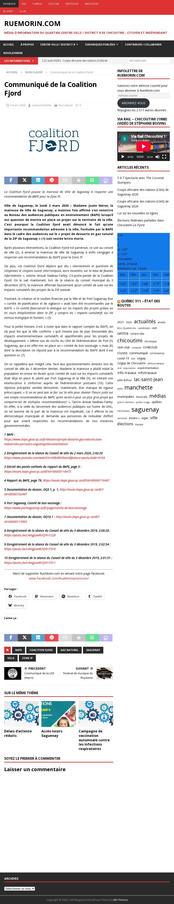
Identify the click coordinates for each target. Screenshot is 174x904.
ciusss (122, 352)
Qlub (23, 11)
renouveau (123, 410)
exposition (129, 368)
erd (119, 368)
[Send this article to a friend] (65, 180)
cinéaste (136, 347)
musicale (141, 397)
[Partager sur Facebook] (11, 180)
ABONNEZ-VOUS (133, 103)
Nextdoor (72, 3)
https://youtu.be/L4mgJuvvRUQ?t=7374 (30, 549)
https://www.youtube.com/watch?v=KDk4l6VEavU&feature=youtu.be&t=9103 (54, 458)
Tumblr (37, 3)
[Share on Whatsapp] (92, 180)
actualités (145, 321)
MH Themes (121, 900)
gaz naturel (69, 650)
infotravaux (147, 372)
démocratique (155, 363)
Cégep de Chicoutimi (131, 363)
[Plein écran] (164, 157)
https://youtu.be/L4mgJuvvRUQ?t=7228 (30, 535)
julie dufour (124, 380)
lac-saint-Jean (148, 379)
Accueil (8, 44)
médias (157, 395)
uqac (145, 418)
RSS (24, 3)
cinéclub (150, 347)
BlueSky (8, 11)
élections (125, 423)
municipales (125, 396)
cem (154, 328)
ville (10, 658)
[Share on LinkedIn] (38, 180)
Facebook (9, 3)
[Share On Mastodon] (106, 180)
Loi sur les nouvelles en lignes (137, 213)
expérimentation (148, 368)
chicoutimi (129, 340)
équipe (139, 424)
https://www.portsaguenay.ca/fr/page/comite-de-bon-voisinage (45, 508)
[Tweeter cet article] (24, 180)
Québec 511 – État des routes (138, 303)
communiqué (138, 353)
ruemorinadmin (42, 105)
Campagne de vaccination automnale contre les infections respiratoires (94, 740)
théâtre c (134, 418)
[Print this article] (79, 180)
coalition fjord (41, 650)
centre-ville (137, 334)
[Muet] (157, 157)
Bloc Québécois (126, 328)
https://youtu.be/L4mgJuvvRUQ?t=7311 (30, 563)
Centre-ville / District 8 (57, 44)
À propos (27, 44)
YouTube (53, 3)
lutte (120, 388)
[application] (143, 146)
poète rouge (143, 402)
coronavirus (157, 353)
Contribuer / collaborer (143, 44)
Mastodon (91, 3)
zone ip (27, 658)
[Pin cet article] (51, 180)
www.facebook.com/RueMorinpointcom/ (59, 578)
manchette (139, 387)
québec (157, 402)
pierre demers (125, 402)
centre (122, 333)
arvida (161, 322)
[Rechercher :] (148, 60)
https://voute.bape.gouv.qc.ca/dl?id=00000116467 (76, 480)
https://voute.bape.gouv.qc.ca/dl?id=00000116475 (37, 471)
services (122, 418)
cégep (141, 358)
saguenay (93, 650)
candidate (144, 328)
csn (133, 358)
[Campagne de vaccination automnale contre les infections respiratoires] (96, 714)
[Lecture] (123, 157)
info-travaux (126, 372)
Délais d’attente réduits (18, 733)
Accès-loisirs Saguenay (51, 733)
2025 (129, 322)
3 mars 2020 (17, 105)
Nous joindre (13, 53)
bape (18, 650)
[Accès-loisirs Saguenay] (58, 714)
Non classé (66, 105)
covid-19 (123, 358)
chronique (150, 341)
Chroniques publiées (100, 44)
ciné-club (123, 347)
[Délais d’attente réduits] (21, 714)
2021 (120, 322)
